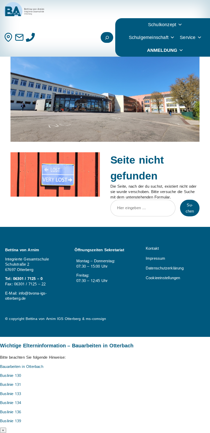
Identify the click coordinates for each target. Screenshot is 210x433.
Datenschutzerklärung (165, 268)
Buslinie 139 (10, 421)
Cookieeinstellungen (163, 277)
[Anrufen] (30, 37)
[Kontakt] (8, 37)
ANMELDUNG (162, 50)
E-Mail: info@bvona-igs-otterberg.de (26, 296)
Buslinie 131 (10, 384)
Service (187, 37)
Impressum (155, 258)
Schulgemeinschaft (149, 37)
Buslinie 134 (10, 402)
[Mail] (19, 37)
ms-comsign (96, 318)
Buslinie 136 (10, 412)
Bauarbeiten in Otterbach (21, 366)
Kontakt (152, 248)
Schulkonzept (162, 24)
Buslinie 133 (10, 393)
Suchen (190, 208)
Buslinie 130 (10, 375)
